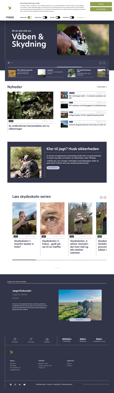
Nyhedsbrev (47, 342)
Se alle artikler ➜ (102, 86)
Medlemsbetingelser (41, 384)
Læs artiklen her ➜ (53, 167)
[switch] (45, 17)
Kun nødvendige (101, 9)
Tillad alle (101, 4)
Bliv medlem (15, 342)
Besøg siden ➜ (80, 319)
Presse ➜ (69, 363)
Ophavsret (49, 384)
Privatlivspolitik (56, 384)
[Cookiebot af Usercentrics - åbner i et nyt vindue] (10, 17)
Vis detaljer (80, 17)
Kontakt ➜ (69, 365)
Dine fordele (31, 342)
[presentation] (100, 63)
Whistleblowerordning (66, 384)
